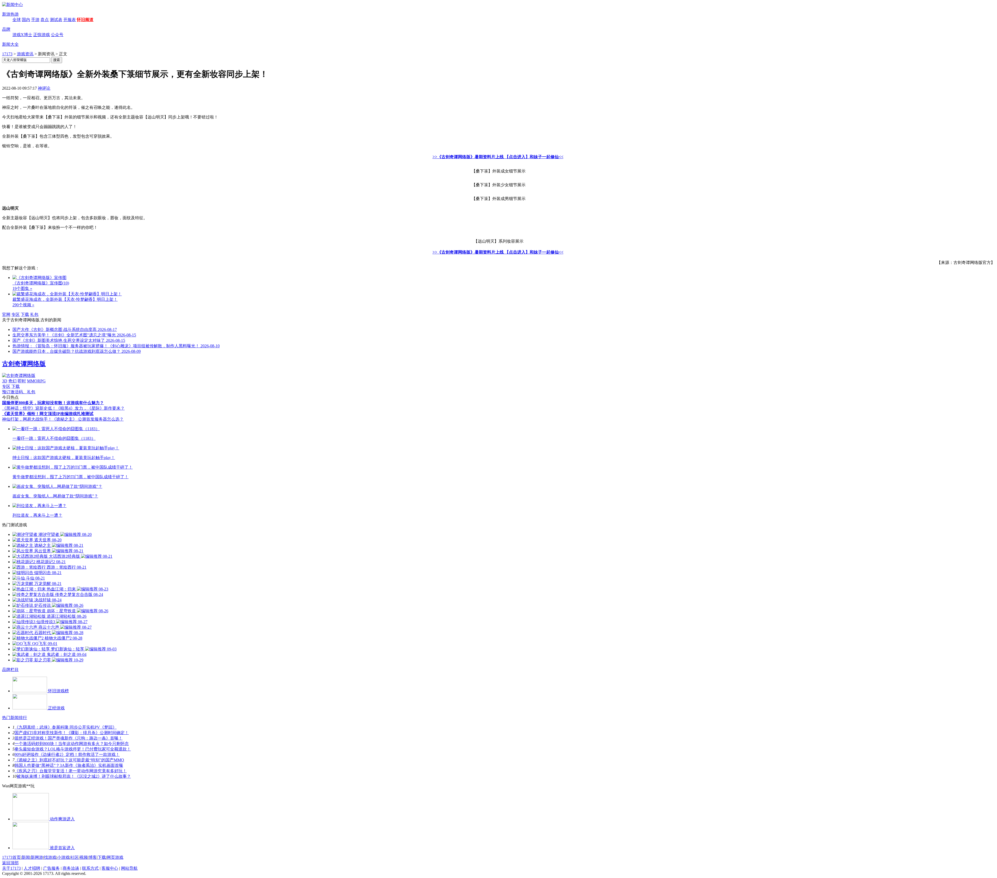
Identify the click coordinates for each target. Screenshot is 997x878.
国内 (26, 19)
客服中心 (110, 868)
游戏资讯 (25, 54)
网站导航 (129, 868)
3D (4, 381)
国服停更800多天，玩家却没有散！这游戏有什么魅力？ (53, 403)
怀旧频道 (85, 19)
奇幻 (12, 381)
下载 (25, 314)
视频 (83, 857)
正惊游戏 (41, 34)
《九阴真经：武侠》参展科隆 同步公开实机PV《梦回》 (66, 727)
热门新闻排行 (14, 717)
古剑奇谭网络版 (24, 363)
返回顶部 (10, 863)
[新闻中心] (12, 4)
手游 (35, 19)
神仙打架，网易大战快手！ (27, 419)
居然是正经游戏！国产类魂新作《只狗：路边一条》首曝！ (69, 738)
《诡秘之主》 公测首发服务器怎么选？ (88, 419)
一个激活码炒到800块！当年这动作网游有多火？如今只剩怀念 (72, 743)
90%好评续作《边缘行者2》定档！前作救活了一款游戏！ (67, 754)
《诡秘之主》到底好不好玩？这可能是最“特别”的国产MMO (69, 760)
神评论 (44, 88)
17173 (7, 54)
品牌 (6, 29)
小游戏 (63, 857)
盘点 (45, 19)
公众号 (57, 34)
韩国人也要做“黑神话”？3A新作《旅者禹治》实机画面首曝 (69, 765)
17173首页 (11, 857)
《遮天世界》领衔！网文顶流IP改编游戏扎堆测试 (47, 413)
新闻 (26, 857)
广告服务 (51, 868)
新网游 (37, 857)
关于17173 (11, 868)
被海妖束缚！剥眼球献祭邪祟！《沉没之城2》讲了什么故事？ (74, 776)
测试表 (56, 19)
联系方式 (90, 868)
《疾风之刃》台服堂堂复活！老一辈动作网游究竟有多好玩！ (71, 771)
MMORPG (36, 381)
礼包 (34, 314)
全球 (16, 19)
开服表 (69, 19)
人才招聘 (32, 868)
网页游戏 (115, 857)
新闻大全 (10, 44)
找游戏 (50, 857)
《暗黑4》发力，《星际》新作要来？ (90, 408)
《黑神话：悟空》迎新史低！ (29, 408)
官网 (6, 314)
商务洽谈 (71, 868)
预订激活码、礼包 (18, 392)
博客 (93, 857)
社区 (74, 857)
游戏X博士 (22, 34)
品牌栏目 (10, 669)
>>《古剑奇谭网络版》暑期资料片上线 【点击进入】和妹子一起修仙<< (498, 157)
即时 (22, 381)
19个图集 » (22, 288)
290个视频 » (23, 305)
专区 (15, 314)
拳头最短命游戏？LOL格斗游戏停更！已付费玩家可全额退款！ (73, 749)
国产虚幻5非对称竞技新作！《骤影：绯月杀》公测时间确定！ (72, 732)
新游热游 (10, 14)
